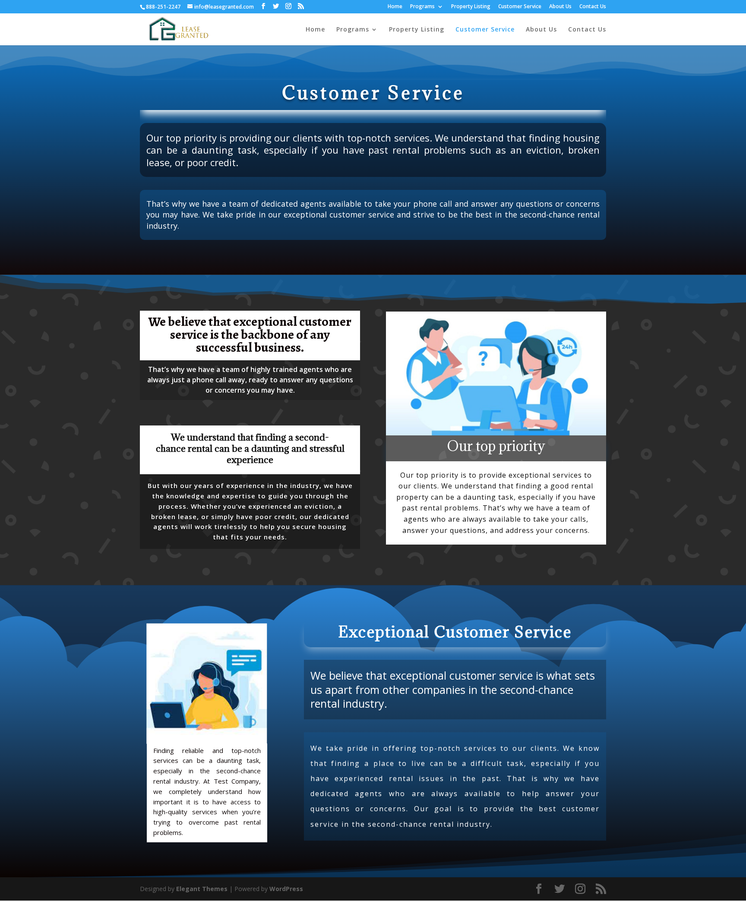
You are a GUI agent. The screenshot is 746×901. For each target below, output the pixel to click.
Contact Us (592, 7)
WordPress (286, 889)
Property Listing (470, 7)
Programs (422, 7)
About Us (560, 7)
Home (395, 7)
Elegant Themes (202, 889)
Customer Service (519, 7)
